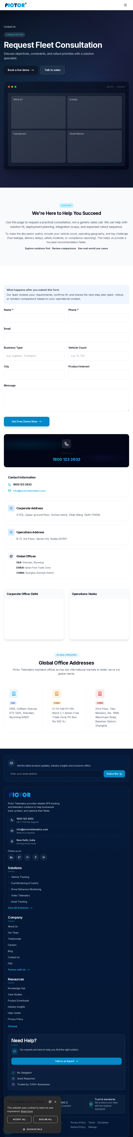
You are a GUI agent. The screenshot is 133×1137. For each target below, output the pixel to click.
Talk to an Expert (64, 1061)
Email (7, 328)
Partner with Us (17, 969)
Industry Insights (16, 1006)
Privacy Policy (15, 1019)
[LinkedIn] (11, 857)
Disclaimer (103, 1122)
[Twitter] (19, 857)
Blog (10, 951)
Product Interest (78, 366)
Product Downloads (18, 1000)
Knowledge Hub (16, 988)
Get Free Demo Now (24, 421)
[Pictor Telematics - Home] (16, 5)
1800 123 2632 (66, 459)
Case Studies (15, 994)
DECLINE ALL (45, 1119)
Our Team (13, 932)
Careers (12, 945)
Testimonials (14, 938)
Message (10, 385)
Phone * (73, 309)
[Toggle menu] (125, 5)
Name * (8, 309)
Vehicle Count (77, 347)
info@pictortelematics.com (29, 490)
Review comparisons (64, 248)
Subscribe (112, 773)
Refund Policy (78, 1127)
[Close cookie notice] (55, 1102)
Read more (27, 1111)
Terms (91, 1122)
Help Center (14, 1013)
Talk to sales (52, 70)
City (6, 366)
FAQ (10, 963)
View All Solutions (18, 907)
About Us (13, 926)
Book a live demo (18, 70)
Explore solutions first (37, 248)
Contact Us (14, 957)
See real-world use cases (93, 248)
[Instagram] (43, 857)
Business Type (13, 347)
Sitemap (12, 1026)
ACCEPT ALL (19, 1119)
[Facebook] (35, 857)
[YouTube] (27, 857)
